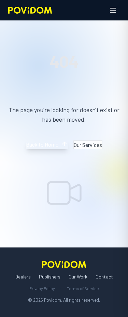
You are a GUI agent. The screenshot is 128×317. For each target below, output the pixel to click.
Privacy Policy (42, 288)
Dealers (23, 277)
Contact (104, 277)
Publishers (49, 277)
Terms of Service (83, 288)
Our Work (78, 277)
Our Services (88, 144)
